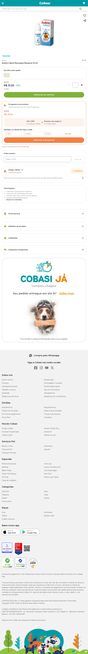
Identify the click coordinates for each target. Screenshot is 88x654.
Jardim (4, 498)
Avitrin (4, 60)
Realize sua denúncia (10, 396)
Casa (46, 495)
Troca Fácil (6, 417)
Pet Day (5, 477)
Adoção (47, 449)
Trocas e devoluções (52, 414)
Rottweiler (48, 512)
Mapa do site (7, 620)
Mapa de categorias (21, 620)
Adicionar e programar (44, 140)
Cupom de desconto (52, 467)
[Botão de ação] (82, 178)
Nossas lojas (49, 380)
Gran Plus (48, 474)
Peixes (46, 498)
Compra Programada (10, 432)
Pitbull (4, 516)
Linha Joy (48, 464)
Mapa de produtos (38, 620)
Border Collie (49, 516)
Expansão (6, 393)
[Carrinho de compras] (83, 3)
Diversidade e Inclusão (53, 383)
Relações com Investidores (55, 396)
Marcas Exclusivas (9, 464)
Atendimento (7, 407)
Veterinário (48, 446)
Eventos (5, 383)
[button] (3, 3)
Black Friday (6, 470)
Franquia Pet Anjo (9, 453)
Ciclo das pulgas (50, 470)
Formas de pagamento (11, 414)
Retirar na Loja (49, 435)
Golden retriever (8, 519)
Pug (3, 512)
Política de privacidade (53, 411)
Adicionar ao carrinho (44, 95)
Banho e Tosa (7, 446)
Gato (46, 491)
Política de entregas (10, 411)
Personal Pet (7, 449)
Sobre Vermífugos (9, 474)
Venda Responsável (52, 386)
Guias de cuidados (9, 480)
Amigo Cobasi (7, 428)
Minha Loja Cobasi (51, 477)
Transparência (49, 393)
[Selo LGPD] (33, 568)
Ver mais (68, 133)
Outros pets (6, 501)
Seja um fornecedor (52, 390)
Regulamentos (50, 407)
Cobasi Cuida (7, 435)
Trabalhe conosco (9, 390)
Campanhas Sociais (9, 386)
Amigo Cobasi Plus (51, 428)
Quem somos (7, 380)
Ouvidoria (48, 417)
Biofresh (5, 467)
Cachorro (5, 491)
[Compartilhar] (84, 20)
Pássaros (5, 495)
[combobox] (44, 8)
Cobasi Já (47, 432)
